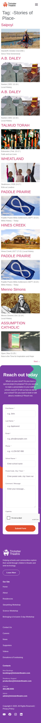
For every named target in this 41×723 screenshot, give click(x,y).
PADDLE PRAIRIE (16, 192)
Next (37, 361)
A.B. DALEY (11, 58)
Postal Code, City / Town (14, 471)
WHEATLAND (12, 159)
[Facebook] (11, 714)
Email (8, 433)
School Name (10, 458)
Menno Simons (13, 289)
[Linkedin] (23, 714)
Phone (8, 446)
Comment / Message (12, 483)
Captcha (8, 511)
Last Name (10, 421)
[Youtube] (5, 714)
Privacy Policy (8, 709)
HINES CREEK (13, 225)
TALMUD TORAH (15, 125)
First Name (10, 408)
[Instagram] (17, 714)
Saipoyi (7, 25)
